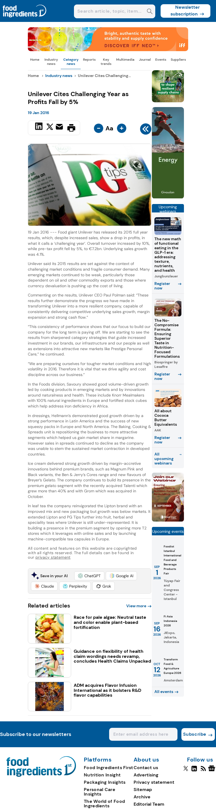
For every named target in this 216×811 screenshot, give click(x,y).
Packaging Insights (104, 782)
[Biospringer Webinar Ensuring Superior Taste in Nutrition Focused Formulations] (168, 520)
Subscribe (194, 734)
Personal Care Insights (99, 792)
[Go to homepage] (41, 775)
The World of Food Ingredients (104, 803)
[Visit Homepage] (25, 20)
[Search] (150, 12)
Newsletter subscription (185, 10)
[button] (89, 575)
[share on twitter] (50, 128)
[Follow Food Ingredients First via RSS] (203, 770)
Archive (142, 796)
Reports (89, 60)
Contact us (146, 767)
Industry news (51, 61)
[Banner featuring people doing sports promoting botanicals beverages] (168, 197)
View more (136, 606)
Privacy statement (154, 782)
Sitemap (143, 789)
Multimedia (125, 60)
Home (34, 60)
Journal (145, 60)
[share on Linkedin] (39, 127)
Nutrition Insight (102, 775)
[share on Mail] (60, 127)
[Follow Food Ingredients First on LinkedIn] (194, 770)
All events (163, 691)
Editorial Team (149, 804)
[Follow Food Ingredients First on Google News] (212, 770)
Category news (70, 61)
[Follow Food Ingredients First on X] (186, 770)
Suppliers (178, 60)
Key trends (106, 61)
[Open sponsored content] (108, 49)
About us (146, 760)
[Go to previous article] (145, 130)
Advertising (146, 775)
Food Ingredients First (108, 767)
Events (160, 60)
